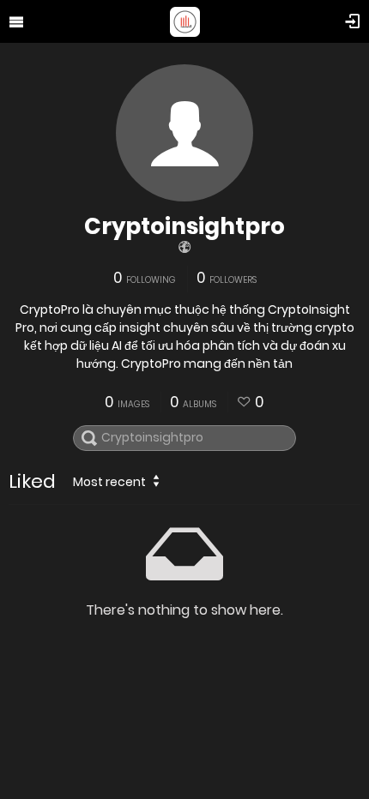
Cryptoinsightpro (184, 226)
